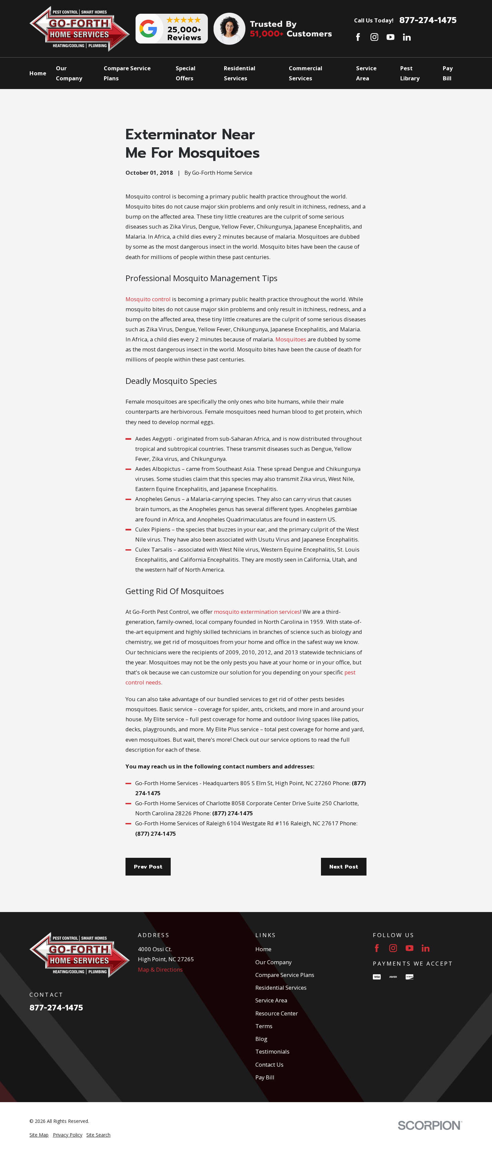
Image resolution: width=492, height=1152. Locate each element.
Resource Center (276, 1013)
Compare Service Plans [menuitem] (127, 73)
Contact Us (269, 1064)
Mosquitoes (290, 339)
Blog (261, 1039)
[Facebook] (358, 37)
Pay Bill (264, 1077)
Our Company (273, 962)
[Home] (79, 29)
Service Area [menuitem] (366, 73)
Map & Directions (160, 969)
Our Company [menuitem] (69, 73)
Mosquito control (148, 299)
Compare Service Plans (284, 975)
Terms (263, 1026)
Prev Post (148, 866)
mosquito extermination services (257, 611)
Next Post (343, 866)
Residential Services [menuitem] (239, 73)
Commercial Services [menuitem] (305, 73)
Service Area (271, 1000)
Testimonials (272, 1051)
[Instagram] (374, 37)
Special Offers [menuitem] (185, 73)
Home (263, 949)
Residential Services (281, 987)
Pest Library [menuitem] (410, 73)
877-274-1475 (428, 20)
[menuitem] (39, 1135)
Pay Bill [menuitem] (448, 73)
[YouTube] (390, 37)
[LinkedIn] (407, 37)
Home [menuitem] (37, 73)
